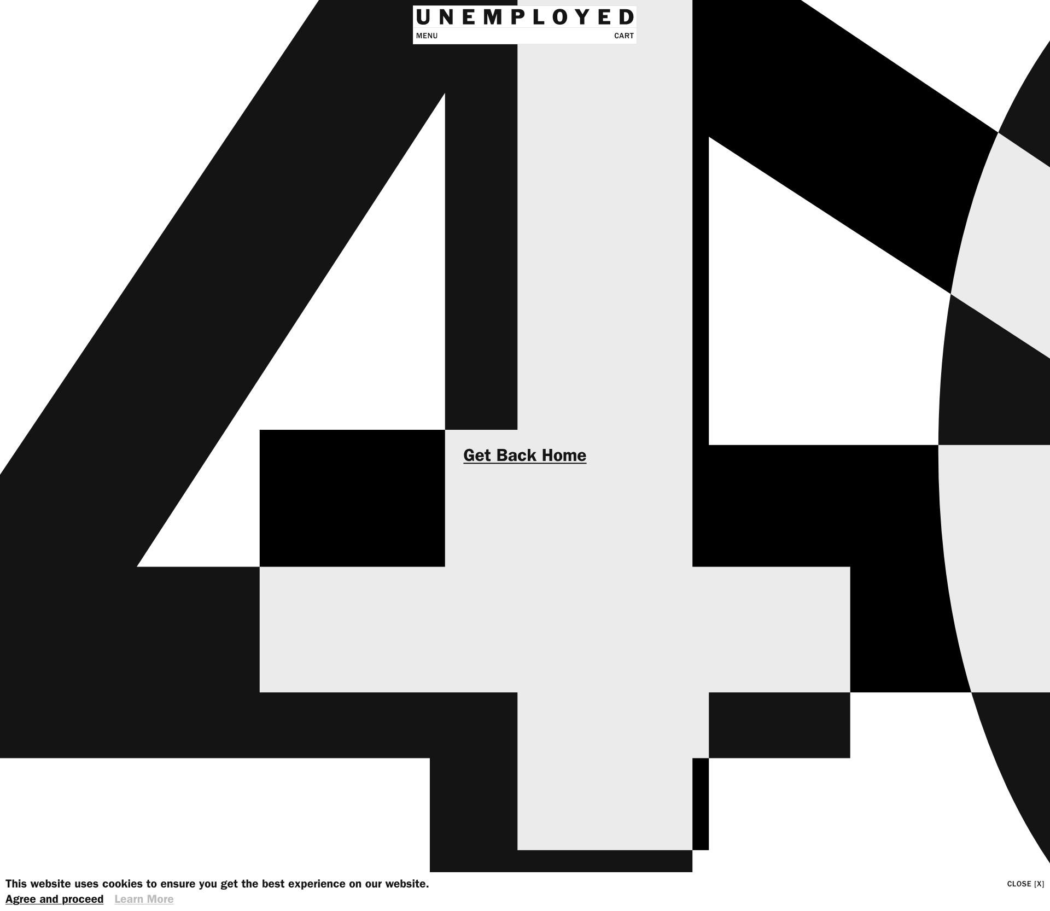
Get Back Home (524, 455)
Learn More (143, 899)
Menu (427, 35)
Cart (624, 35)
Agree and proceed (54, 899)
